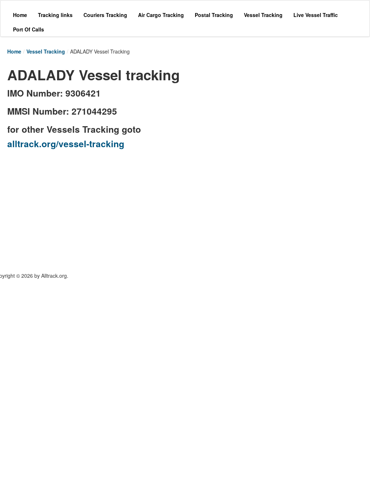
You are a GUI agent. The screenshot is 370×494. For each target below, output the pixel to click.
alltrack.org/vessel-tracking (65, 143)
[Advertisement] (264, 109)
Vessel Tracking (45, 51)
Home (14, 51)
